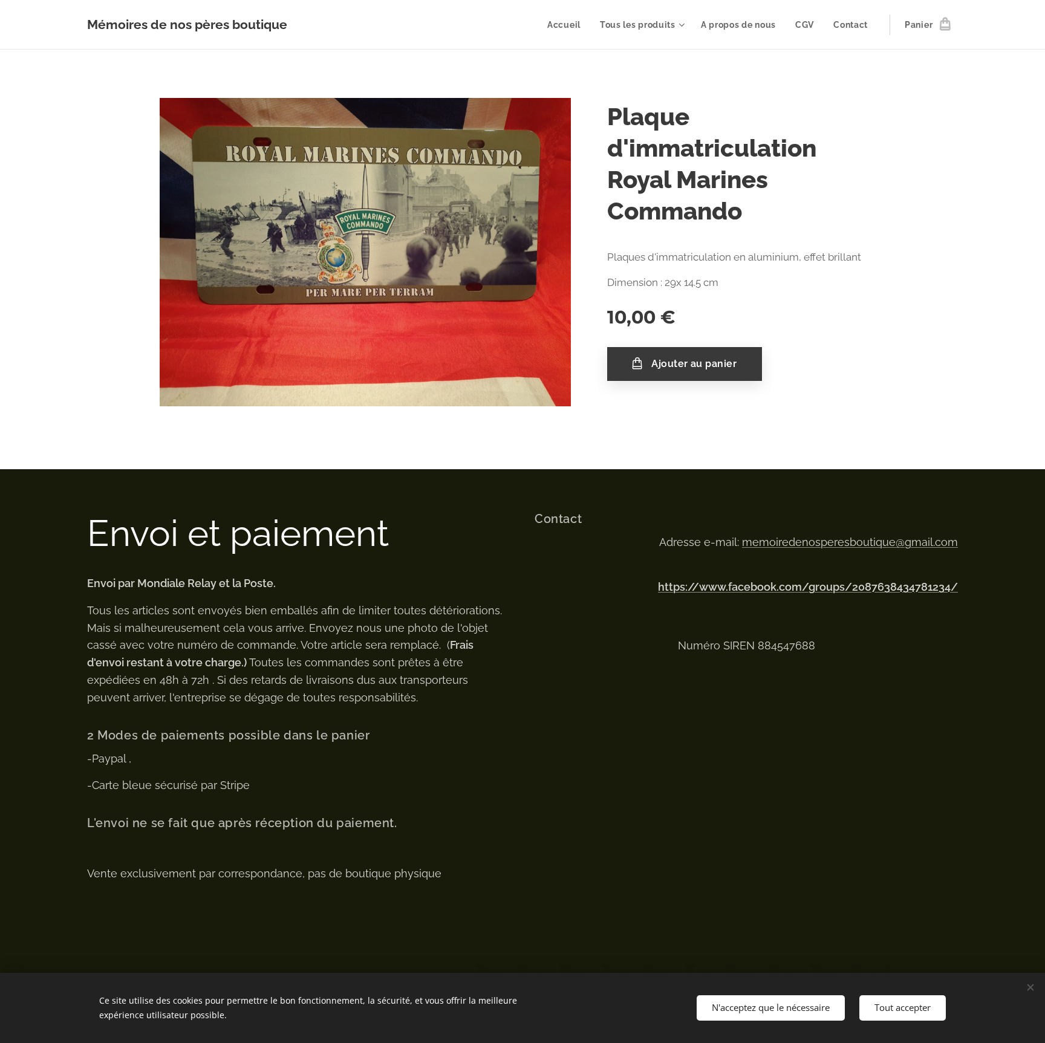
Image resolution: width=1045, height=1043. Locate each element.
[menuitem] (567, 25)
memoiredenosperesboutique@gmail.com (850, 542)
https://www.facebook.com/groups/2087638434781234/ (808, 586)
